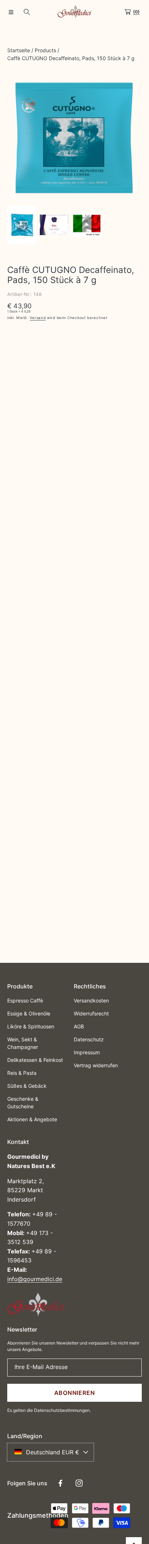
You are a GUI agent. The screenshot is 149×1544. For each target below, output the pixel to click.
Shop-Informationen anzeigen (51, 475)
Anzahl (15, 340)
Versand (38, 317)
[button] (11, 12)
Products (45, 50)
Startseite (18, 50)
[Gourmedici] (74, 11)
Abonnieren (74, 1392)
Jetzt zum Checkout (74, 407)
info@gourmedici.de (34, 1279)
